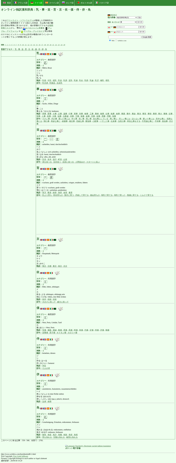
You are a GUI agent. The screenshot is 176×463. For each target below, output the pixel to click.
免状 (70, 435)
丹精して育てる (82, 195)
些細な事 (80, 121)
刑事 (81, 114)
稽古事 (72, 121)
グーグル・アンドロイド (34, 31)
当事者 (66, 116)
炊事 (49, 116)
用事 (103, 116)
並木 (49, 159)
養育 (70, 193)
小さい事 (46, 119)
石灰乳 (59, 83)
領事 (114, 116)
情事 (38, 116)
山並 (65, 159)
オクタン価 (61, 333)
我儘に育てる (133, 195)
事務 (165, 114)
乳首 (60, 80)
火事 (55, 114)
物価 (107, 330)
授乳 (55, 80)
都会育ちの (95, 195)
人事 (44, 116)
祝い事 (89, 119)
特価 (97, 330)
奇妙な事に (55, 121)
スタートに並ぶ (93, 162)
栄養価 (45, 333)
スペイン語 (54, 3)
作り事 (74, 119)
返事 (88, 116)
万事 (77, 116)
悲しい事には (124, 119)
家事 (49, 114)
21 (53, 45)
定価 (92, 330)
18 (45, 45)
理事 (109, 116)
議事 (65, 114)
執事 (113, 114)
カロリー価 (72, 333)
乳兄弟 (45, 83)
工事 (92, 114)
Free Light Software (20, 456)
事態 (155, 114)
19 (48, 45)
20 (50, 45)
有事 (98, 116)
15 (37, 45)
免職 (60, 435)
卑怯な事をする (133, 121)
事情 (149, 114)
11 (26, 45)
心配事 (95, 121)
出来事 (113, 121)
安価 (44, 330)
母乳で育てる (107, 195)
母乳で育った (120, 195)
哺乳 (102, 80)
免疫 (49, 435)
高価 (70, 330)
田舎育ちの (58, 195)
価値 (55, 330)
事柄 (97, 114)
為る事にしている (100, 119)
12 (28, 45)
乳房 (65, 80)
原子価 (52, 333)
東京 (55, 266)
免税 (76, 435)
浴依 (55, 299)
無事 (82, 116)
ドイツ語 (38, 3)
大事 (54, 116)
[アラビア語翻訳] (55, 53)
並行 (55, 159)
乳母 (44, 80)
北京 (65, 266)
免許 (55, 435)
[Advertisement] (71, 29)
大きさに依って (49, 302)
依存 (44, 299)
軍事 (76, 114)
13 (31, 45)
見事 (93, 116)
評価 (102, 330)
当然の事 (122, 121)
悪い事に (113, 119)
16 (39, 45)
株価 (60, 330)
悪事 (44, 114)
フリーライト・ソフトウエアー (20, 20)
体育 (60, 193)
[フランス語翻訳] (44, 53)
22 (56, 45)
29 (64, 45)
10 (23, 45)
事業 (123, 114)
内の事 (54, 119)
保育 (65, 193)
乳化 (81, 80)
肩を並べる (47, 162)
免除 (65, 435)
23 (59, 45)
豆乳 (70, 80)
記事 (60, 114)
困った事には (64, 119)
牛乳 (49, 80)
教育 (49, 193)
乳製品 (52, 83)
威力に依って (63, 302)
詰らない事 (136, 119)
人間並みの (80, 162)
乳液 (76, 80)
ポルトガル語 (86, 3)
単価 (81, 330)
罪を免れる (47, 437)
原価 (65, 330)
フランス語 (22, 3)
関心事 (46, 121)
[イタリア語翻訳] (51, 53)
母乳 (107, 80)
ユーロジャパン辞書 (34, 28)
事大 (160, 114)
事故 (134, 114)
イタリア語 (104, 3)
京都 (49, 266)
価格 (49, 330)
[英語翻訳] (41, 53)
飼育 (55, 193)
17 (42, 45)
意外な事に (160, 119)
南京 (60, 266)
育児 (44, 193)
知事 (59, 116)
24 (61, 45)
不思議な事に (147, 121)
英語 (9, 3)
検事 (86, 114)
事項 (139, 114)
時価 (76, 330)
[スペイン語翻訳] (48, 53)
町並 (60, 159)
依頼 (49, 299)
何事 (72, 116)
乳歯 (92, 80)
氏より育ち (47, 195)
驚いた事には (148, 119)
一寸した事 (104, 121)
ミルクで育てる (146, 195)
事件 (128, 114)
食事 (118, 114)
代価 (86, 330)
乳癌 (86, 80)
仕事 (107, 114)
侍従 (44, 366)
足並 (44, 159)
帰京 (44, 266)
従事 (171, 114)
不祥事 (158, 121)
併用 (49, 401)
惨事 (102, 114)
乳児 (97, 80)
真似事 (165, 121)
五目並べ (57, 162)
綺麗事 (65, 121)
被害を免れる (72, 437)
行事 (70, 114)
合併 (44, 401)
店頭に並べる (68, 162)
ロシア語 (70, 3)
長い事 (81, 119)
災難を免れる (59, 437)
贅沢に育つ (69, 195)
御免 (44, 435)
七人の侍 (46, 368)
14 (34, 45)
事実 (144, 114)
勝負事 (88, 121)
